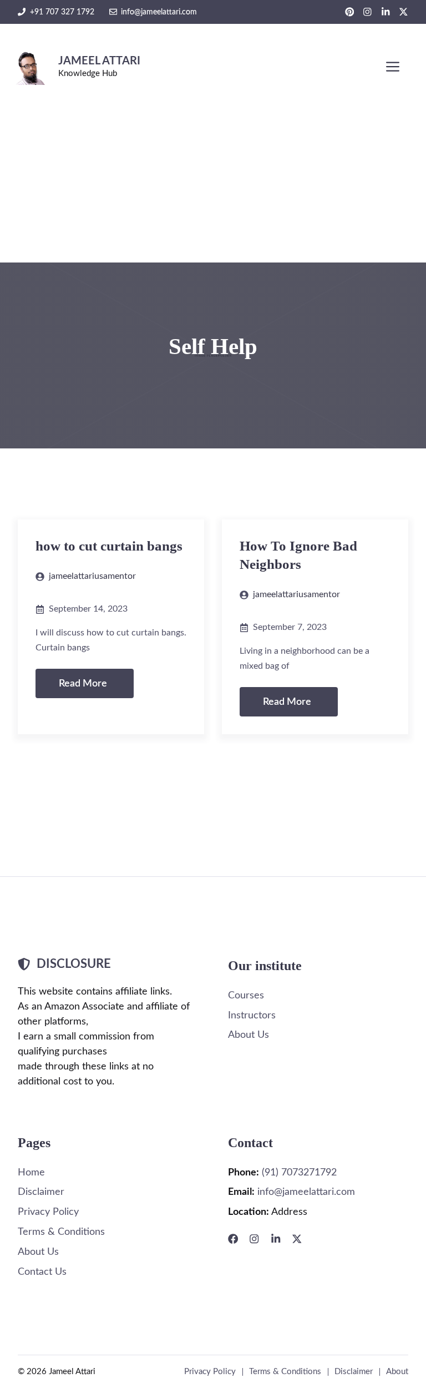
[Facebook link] (349, 12)
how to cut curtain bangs (109, 545)
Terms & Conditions (61, 1231)
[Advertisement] (213, 179)
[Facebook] (233, 1239)
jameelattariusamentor (92, 576)
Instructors (252, 1015)
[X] (297, 1239)
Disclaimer (41, 1192)
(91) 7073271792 (299, 1172)
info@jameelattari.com (159, 12)
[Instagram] (254, 1239)
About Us (248, 1034)
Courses (246, 995)
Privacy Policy (48, 1212)
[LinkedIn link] (385, 12)
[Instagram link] (367, 12)
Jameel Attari (99, 61)
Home (31, 1172)
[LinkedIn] (276, 1239)
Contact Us (42, 1271)
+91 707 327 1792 (62, 12)
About (397, 1371)
